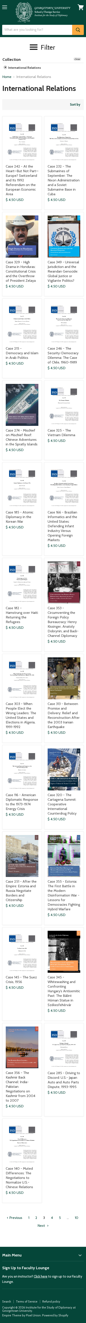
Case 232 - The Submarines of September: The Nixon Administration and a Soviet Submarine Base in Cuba (64, 180)
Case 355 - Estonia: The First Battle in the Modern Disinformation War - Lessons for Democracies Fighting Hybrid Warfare (64, 895)
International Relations (24, 68)
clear (77, 59)
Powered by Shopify (55, 1315)
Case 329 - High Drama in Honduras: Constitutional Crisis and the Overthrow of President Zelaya (21, 271)
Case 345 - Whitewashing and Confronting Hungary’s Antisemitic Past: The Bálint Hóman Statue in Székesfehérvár (64, 991)
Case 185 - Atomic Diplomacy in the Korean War (19, 517)
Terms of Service (26, 1301)
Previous (15, 1218)
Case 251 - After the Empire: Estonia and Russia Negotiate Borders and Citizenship (21, 890)
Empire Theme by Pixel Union (21, 1315)
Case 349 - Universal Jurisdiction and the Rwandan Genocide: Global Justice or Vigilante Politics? (63, 271)
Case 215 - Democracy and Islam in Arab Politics (22, 353)
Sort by (75, 105)
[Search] (78, 30)
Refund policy (51, 1301)
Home (6, 77)
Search (6, 1301)
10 (76, 1218)
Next (41, 1226)
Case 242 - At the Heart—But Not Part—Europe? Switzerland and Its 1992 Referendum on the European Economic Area (22, 180)
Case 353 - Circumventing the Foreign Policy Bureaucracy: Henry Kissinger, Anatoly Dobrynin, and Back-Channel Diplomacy (63, 622)
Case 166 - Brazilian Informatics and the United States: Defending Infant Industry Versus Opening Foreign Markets (62, 526)
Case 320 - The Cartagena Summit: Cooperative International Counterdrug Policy (62, 804)
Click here (40, 1276)
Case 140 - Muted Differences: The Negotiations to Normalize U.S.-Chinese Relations (19, 1177)
